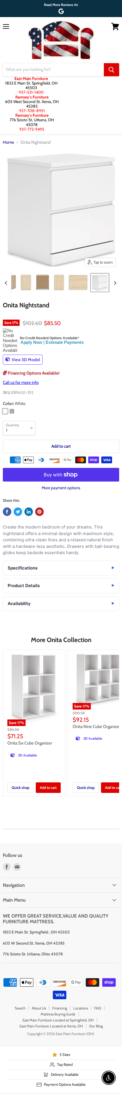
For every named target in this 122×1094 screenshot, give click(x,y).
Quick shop (20, 787)
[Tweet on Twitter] (18, 511)
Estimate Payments (65, 342)
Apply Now (31, 342)
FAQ (97, 1008)
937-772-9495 (31, 129)
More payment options (61, 488)
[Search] (111, 69)
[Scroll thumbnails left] (6, 282)
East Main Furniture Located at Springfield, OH (58, 1020)
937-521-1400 (31, 92)
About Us (39, 1008)
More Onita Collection (61, 640)
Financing (59, 1008)
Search (20, 1008)
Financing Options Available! (33, 373)
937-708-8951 (32, 110)
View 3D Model (25, 359)
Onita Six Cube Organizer (29, 743)
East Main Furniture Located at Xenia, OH (51, 1026)
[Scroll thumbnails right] (114, 282)
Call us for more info (21, 382)
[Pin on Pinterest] (39, 511)
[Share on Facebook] (7, 511)
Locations (80, 1008)
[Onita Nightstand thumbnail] (25, 283)
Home (8, 142)
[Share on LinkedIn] (28, 511)
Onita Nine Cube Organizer (97, 726)
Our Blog (96, 1026)
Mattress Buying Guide (58, 1014)
